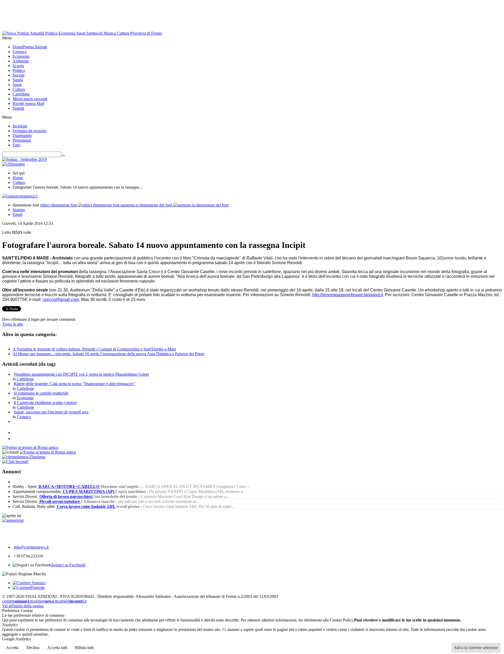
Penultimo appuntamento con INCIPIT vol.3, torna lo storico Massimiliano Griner (81, 374)
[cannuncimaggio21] (20, 196)
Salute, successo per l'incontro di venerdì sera (51, 412)
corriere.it (17, 601)
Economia (25, 398)
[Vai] (63, 155)
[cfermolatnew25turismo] (23, 457)
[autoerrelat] (13, 520)
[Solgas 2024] (24, 159)
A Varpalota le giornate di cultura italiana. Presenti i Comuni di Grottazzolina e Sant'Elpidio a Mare (94, 349)
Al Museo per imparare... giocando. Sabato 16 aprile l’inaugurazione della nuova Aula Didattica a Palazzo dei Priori (108, 354)
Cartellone (25, 379)
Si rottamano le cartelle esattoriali (41, 393)
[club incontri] (15, 461)
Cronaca (24, 416)
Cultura (19, 182)
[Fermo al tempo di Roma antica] (30, 447)
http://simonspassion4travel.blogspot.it (347, 295)
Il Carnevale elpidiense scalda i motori (45, 402)
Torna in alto (12, 324)
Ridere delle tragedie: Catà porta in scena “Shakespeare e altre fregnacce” (74, 383)
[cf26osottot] (13, 164)
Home (18, 178)
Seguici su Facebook (68, 565)
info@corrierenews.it (31, 547)
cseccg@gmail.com (61, 299)
